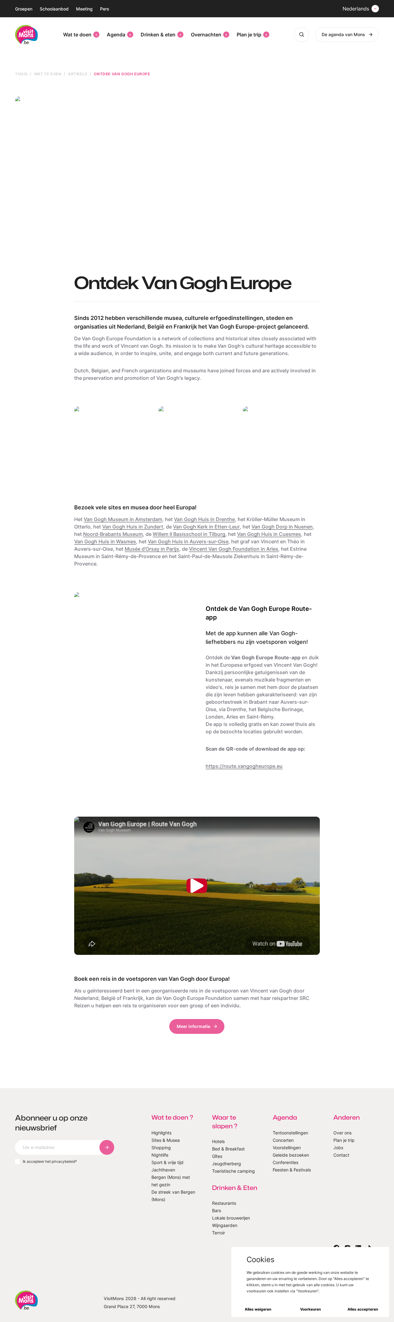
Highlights (161, 1132)
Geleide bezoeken (291, 1155)
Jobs (338, 1147)
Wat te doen (77, 34)
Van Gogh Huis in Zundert (132, 527)
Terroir (218, 1232)
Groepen (23, 8)
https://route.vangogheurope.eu (244, 766)
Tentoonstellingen (290, 1132)
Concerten (283, 1140)
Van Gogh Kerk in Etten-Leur (206, 527)
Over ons (342, 1132)
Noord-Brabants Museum (113, 534)
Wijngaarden (224, 1225)
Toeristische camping (233, 1171)
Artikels (77, 74)
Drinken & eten (158, 34)
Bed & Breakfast (228, 1148)
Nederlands (356, 9)
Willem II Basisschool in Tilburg (189, 534)
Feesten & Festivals (292, 1169)
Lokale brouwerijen (231, 1217)
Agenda (116, 34)
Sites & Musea (165, 1140)
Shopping (161, 1147)
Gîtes (217, 1156)
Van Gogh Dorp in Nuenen (282, 527)
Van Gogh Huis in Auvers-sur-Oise (188, 541)
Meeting (84, 8)
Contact (341, 1155)
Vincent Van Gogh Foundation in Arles (233, 549)
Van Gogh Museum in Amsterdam (123, 519)
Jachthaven (163, 1169)
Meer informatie (193, 1026)
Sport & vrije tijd (167, 1162)
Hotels (218, 1141)
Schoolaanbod (54, 8)
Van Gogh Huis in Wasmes (105, 541)
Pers (104, 8)
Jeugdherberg (226, 1163)
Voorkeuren (310, 1309)
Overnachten (206, 34)
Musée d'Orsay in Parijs (152, 549)
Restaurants (224, 1203)
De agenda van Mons (343, 34)
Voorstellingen (287, 1147)
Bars (216, 1210)
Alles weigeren (258, 1309)
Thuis (21, 74)
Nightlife (159, 1155)
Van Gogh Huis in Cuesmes (269, 534)
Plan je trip (249, 34)
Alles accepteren (363, 1309)
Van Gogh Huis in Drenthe (204, 519)
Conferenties (285, 1162)
